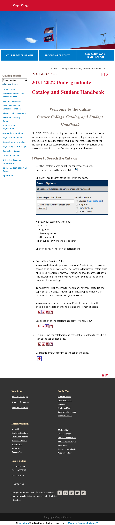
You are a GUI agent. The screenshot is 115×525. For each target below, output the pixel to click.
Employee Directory (20, 433)
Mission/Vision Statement (14, 113)
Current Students (65, 400)
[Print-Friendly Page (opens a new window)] (103, 74)
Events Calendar (64, 434)
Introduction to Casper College (12, 119)
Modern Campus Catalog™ (83, 523)
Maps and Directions (12, 101)
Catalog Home (9, 89)
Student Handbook (11, 155)
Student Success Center (67, 449)
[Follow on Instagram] (65, 493)
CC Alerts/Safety (64, 430)
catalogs (24, 523)
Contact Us (18, 484)
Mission (54, 496)
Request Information (20, 402)
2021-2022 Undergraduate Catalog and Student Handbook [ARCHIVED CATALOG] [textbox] (78, 68)
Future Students (64, 397)
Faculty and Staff (64, 408)
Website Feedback (65, 453)
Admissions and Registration (95, 55)
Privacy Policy (43, 496)
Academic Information (13, 133)
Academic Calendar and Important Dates (13, 95)
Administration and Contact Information (12, 107)
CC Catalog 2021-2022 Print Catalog (15, 169)
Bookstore (16, 448)
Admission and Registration (9, 127)
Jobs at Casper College (67, 441)
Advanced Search (10, 84)
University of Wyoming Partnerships (13, 161)
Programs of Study (57, 55)
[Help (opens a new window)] (106, 74)
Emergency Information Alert (23, 492)
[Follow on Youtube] (77, 493)
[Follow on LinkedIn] (83, 493)
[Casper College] (22, 2)
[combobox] (78, 68)
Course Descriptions (19, 55)
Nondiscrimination (27, 496)
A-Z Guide (16, 429)
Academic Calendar (19, 441)
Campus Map (17, 452)
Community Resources (67, 412)
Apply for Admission (20, 408)
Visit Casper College (20, 397)
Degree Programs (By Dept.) (15, 146)
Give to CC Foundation (67, 438)
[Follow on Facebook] (60, 493)
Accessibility (17, 444)
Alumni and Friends (65, 416)
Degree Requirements (12, 137)
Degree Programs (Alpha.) (14, 142)
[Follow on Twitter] (71, 493)
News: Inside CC (64, 445)
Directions (17, 500)
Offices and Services (20, 437)
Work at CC (62, 404)
